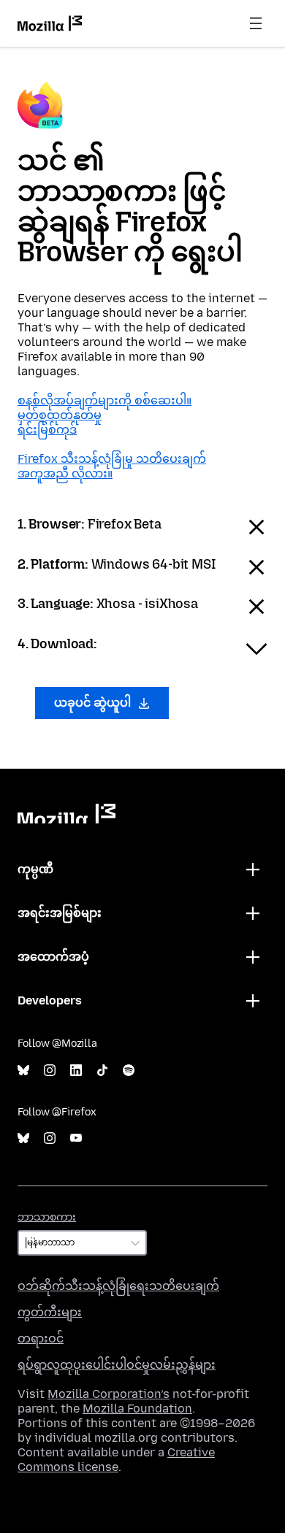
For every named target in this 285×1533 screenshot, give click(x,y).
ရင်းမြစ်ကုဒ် (47, 430)
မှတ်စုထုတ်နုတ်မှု (60, 415)
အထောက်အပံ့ (53, 957)
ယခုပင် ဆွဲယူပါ (94, 703)
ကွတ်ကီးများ (50, 1312)
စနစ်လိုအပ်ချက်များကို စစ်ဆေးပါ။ (104, 400)
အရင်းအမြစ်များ (60, 913)
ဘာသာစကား (47, 1217)
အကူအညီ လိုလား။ (65, 473)
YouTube (76, 1138)
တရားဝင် (41, 1338)
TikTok (102, 1070)
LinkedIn (76, 1070)
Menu (255, 23)
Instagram (50, 1070)
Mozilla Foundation (137, 1408)
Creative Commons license (116, 1459)
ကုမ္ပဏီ (35, 869)
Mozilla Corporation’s (109, 1394)
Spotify (128, 1070)
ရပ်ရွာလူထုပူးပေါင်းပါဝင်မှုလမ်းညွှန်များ (117, 1365)
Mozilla (66, 813)
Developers (50, 1000)
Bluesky (23, 1070)
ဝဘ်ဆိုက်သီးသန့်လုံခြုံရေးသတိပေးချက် (118, 1286)
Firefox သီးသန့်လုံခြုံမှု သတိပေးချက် (112, 459)
